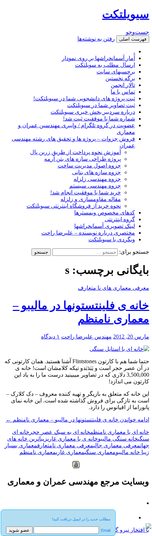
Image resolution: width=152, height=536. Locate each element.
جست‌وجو (137, 32)
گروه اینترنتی (120, 219)
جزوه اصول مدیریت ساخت (89, 166)
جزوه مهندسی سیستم (95, 186)
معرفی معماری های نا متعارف (113, 288)
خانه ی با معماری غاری (72, 439)
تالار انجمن (123, 85)
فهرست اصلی (132, 39)
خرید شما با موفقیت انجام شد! (85, 192)
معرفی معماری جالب (116, 445)
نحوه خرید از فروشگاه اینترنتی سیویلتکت (74, 206)
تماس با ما (123, 92)
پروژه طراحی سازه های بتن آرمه (82, 159)
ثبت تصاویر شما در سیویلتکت (101, 105)
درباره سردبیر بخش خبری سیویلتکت (93, 112)
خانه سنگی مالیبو (118, 439)
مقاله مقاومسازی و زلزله (90, 199)
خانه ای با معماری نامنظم (119, 432)
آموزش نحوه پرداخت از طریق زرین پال (75, 152)
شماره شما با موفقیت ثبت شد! (99, 119)
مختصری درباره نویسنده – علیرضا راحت (88, 233)
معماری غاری (70, 452)
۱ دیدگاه (50, 337)
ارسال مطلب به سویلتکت (105, 65)
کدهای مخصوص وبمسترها (104, 213)
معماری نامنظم (37, 452)
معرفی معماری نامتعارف (65, 445)
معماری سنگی (100, 452)
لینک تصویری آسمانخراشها (104, 226)
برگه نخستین (120, 78)
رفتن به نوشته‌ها (96, 39)
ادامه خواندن (77, 420)
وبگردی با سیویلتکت (111, 239)
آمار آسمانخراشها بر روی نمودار (98, 58)
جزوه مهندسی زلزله (97, 179)
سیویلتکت (125, 14)
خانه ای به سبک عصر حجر (59, 432)
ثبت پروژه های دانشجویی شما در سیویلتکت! (84, 98)
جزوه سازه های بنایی (96, 172)
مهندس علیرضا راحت (86, 337)
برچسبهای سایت (116, 72)
